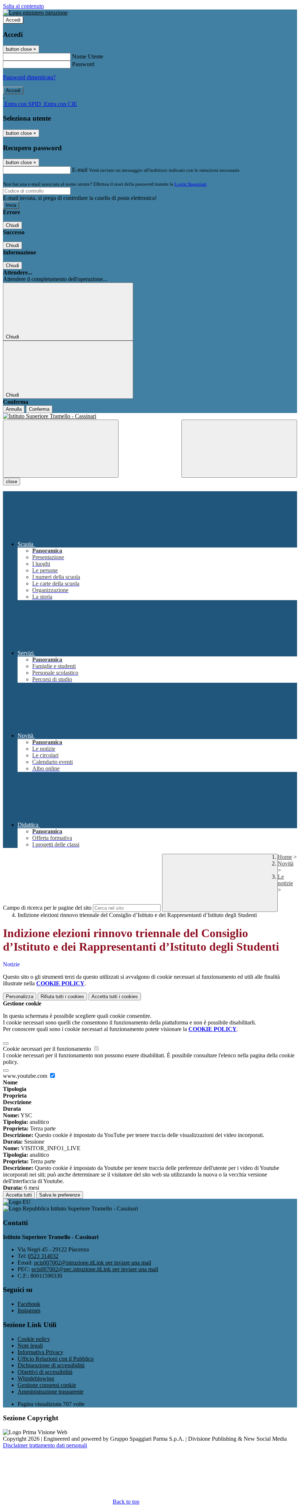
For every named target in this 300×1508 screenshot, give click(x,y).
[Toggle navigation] (61, 449)
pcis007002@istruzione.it (92, 1262)
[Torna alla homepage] (150, 416)
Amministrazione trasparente (50, 1391)
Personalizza (19, 996)
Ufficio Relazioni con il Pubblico (56, 1359)
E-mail (79, 170)
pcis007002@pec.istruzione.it (94, 1269)
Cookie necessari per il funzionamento (48, 1049)
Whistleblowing (36, 1378)
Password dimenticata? (29, 77)
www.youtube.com (26, 1076)
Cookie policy (34, 1339)
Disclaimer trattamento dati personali (45, 1445)
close (11, 481)
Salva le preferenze (59, 1195)
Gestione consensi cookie (47, 1385)
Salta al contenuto (23, 6)
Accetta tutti (114, 996)
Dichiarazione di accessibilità (51, 1365)
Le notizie (285, 880)
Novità (285, 863)
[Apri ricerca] (239, 449)
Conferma (39, 409)
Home (285, 857)
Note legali (30, 1345)
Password (83, 64)
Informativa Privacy (40, 1352)
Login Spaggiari (191, 184)
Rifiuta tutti (62, 996)
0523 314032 (43, 1256)
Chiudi (12, 225)
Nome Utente (87, 56)
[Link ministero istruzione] (35, 13)
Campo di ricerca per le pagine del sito (47, 908)
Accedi (13, 20)
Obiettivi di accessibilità (45, 1372)
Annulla (14, 409)
